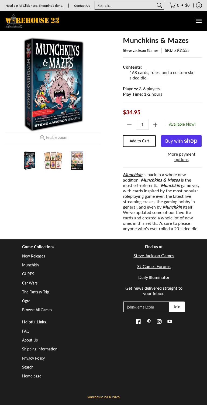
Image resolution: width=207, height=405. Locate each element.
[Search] (159, 5)
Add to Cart (139, 141)
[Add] (155, 125)
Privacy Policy (33, 358)
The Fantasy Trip (35, 292)
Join (177, 306)
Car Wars (29, 283)
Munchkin (30, 265)
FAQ (25, 331)
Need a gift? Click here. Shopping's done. (34, 6)
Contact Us (82, 6)
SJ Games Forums (154, 266)
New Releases (33, 256)
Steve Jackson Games (140, 50)
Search (27, 367)
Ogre (26, 301)
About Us (30, 340)
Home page (31, 376)
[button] (138, 321)
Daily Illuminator (154, 277)
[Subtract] (129, 125)
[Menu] (198, 21)
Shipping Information (39, 349)
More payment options (181, 156)
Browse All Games (37, 309)
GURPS (28, 274)
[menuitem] (179, 5)
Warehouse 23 (97, 397)
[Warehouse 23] (32, 21)
